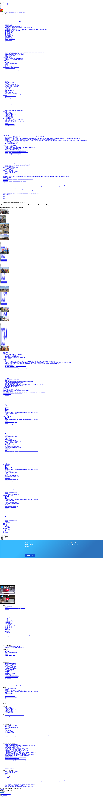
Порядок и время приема (9, 113)
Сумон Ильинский (8, 40)
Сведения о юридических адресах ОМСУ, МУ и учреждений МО (14, 181)
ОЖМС (4, 175)
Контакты (6, 65)
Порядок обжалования (9, 100)
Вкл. (6, 3)
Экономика (7, 22)
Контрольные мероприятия (10, 172)
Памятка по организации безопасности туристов (14, 110)
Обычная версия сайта (4, 4)
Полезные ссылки (8, 56)
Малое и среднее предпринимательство (12, 429)
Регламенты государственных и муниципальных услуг (15, 690)
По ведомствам (7, 126)
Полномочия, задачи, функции (10, 507)
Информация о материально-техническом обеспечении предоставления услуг (19, 381)
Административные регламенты (11, 436)
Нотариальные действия (7, 187)
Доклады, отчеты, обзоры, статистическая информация (15, 54)
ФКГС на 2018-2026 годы (7, 135)
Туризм (4, 144)
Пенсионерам (7, 529)
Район (4, 18)
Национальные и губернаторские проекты (10, 167)
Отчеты (6, 131)
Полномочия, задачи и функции (10, 73)
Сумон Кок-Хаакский (9, 35)
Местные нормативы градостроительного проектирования (15, 160)
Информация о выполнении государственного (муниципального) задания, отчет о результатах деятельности (24, 384)
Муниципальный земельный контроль (12, 85)
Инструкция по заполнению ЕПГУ (11, 75)
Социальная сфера (6, 528)
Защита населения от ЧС (9, 438)
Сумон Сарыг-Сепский (9, 36)
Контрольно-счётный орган (8, 170)
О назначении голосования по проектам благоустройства (15, 141)
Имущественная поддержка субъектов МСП (11, 67)
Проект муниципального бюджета (11, 103)
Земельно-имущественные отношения (12, 84)
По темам (6, 123)
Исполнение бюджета (9, 105)
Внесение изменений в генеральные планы (13, 148)
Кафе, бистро (7, 527)
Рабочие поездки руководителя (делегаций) (13, 94)
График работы (7, 456)
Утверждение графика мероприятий (11, 137)
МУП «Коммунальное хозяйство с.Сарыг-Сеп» (13, 26)
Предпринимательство (9, 365)
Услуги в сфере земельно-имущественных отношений (14, 119)
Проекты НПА (7, 97)
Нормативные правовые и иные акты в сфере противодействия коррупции (18, 47)
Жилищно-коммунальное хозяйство (9, 192)
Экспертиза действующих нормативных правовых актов (15, 357)
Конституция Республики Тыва (10, 184)
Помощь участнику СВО (7, 194)
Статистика (7, 409)
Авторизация (2, 796)
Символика (5, 523)
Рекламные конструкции (9, 166)
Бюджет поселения (8, 467)
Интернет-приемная (8, 112)
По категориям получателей (10, 125)
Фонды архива (7, 128)
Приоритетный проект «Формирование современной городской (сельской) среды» (20, 399)
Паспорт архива (8, 132)
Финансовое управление (9, 78)
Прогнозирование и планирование (11, 374)
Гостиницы (7, 526)
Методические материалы (9, 50)
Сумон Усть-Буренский (9, 38)
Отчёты (6, 174)
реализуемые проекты (9, 486)
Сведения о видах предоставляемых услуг (12, 377)
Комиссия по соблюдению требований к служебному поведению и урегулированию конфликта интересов (24, 52)
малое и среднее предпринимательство (12, 446)
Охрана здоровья (8, 461)
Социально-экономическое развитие (11, 373)
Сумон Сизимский (8, 41)
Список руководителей (9, 92)
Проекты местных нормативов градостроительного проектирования (17, 165)
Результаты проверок (8, 79)
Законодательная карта (9, 117)
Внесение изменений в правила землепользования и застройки (16, 150)
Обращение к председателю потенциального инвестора (15, 59)
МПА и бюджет (7, 463)
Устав (6, 61)
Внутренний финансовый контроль (11, 86)
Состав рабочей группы (9, 660)
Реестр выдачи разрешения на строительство (13, 153)
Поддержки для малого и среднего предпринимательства (15, 366)
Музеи (6, 525)
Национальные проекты (9, 168)
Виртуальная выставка (9, 133)
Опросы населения (8, 24)
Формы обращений (8, 692)
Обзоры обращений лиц (9, 116)
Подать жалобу (30, 555)
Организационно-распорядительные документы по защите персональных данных (18, 179)
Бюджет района (5, 101)
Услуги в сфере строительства (10, 120)
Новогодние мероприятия (7, 191)
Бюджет (6, 398)
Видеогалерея (7, 45)
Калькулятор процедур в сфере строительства (13, 163)
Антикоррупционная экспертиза (11, 48)
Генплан (6, 400)
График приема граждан (9, 444)
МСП (6, 405)
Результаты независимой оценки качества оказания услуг (15, 385)
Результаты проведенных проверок (11, 490)
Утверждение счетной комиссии (11, 143)
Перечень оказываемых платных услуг (12, 379)
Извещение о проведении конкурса (11, 475)
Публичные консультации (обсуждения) (12, 356)
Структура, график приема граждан (11, 479)
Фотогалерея (7, 44)
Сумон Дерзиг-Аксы (8, 37)
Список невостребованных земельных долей (13, 447)
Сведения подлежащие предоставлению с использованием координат (17, 156)
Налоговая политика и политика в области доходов (14, 106)
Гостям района (5, 524)
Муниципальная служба (9, 500)
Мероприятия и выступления (10, 424)
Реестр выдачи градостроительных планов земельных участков (16, 152)
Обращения (5, 111)
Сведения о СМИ (8, 83)
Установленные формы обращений (11, 114)
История (6, 20)
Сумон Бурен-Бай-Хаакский (10, 39)
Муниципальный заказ (9, 74)
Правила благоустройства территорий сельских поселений (15, 158)
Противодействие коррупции (8, 46)
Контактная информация (9, 134)
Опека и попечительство (9, 90)
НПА (6, 69)
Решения (6, 64)
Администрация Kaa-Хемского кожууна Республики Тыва (14, 12)
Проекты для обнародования (10, 66)
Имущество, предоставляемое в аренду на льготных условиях (16, 659)
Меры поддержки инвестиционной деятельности (14, 58)
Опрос (6, 360)
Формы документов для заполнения (11, 51)
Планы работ (7, 173)
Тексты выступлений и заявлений (11, 93)
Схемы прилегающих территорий (11, 162)
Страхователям (7, 530)
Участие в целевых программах (10, 76)
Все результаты (3, 8)
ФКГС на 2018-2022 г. (9, 471)
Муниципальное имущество (10, 68)
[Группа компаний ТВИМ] (5, 794)
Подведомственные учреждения (11, 77)
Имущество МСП (8, 88)
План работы (7, 130)
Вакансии (6, 81)
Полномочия (7, 432)
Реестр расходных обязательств (10, 107)
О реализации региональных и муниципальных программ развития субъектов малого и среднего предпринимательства (27, 368)
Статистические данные (9, 484)
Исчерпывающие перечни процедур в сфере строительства (15, 151)
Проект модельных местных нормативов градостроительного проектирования (19, 754)
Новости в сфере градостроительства (11, 146)
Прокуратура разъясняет (7, 182)
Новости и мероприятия (9, 487)
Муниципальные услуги (7, 118)
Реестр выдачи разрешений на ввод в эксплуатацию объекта (16, 753)
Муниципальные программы (10, 364)
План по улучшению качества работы (11, 386)
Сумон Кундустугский (9, 33)
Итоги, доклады (8, 358)
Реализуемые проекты (9, 403)
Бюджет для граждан (8, 108)
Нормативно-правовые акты (10, 102)
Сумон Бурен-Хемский (9, 32)
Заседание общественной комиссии (11, 142)
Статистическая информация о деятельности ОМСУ (14, 30)
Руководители (5, 91)
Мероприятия (7, 396)
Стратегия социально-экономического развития (13, 372)
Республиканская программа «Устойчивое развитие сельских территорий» (18, 27)
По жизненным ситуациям (9, 124)
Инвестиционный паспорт (7, 57)
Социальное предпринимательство (11, 367)
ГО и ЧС (4, 109)
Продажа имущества (8, 25)
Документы (5, 95)
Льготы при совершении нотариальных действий (14, 189)
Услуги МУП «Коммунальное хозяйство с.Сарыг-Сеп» (15, 121)
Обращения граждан (8, 404)
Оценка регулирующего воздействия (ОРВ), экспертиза (15, 21)
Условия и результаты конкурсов (11, 63)
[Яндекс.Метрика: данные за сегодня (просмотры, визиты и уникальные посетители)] (3, 795)
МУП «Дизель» (7, 522)
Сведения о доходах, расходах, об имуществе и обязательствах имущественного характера (21, 49)
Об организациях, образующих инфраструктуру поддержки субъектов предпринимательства (22, 370)
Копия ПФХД (7, 380)
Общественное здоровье (7, 177)
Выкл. (8, 3)
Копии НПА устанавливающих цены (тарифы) (13, 378)
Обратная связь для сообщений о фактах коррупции (14, 53)
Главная (4, 17)
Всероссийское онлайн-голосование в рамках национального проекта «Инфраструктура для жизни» (21, 193)
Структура (7, 62)
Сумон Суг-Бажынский (9, 31)
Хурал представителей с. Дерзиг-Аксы (12, 476)
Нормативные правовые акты (10, 96)
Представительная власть (7, 60)
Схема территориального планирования (12, 159)
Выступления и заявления (9, 485)
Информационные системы (10, 82)
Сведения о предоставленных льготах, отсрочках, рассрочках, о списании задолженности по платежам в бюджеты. (26, 29)
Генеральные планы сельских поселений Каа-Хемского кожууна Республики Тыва (20, 147)
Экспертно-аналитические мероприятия (12, 171)
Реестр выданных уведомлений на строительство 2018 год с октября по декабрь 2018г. (20, 154)
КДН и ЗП (7, 89)
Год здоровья (7, 178)
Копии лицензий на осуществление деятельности (14, 382)
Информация (7, 80)
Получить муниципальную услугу (9, 122)
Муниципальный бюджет (9, 104)
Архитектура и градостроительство (9, 145)
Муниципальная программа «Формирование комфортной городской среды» (19, 164)
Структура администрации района (11, 72)
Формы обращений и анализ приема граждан (13, 427)
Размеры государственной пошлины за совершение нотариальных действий (19, 190)
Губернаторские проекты (9, 169)
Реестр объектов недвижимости (10, 157)
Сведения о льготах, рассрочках (10, 28)
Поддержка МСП (8, 87)
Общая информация (8, 19)
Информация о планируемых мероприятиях (13, 383)
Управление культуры (9, 23)
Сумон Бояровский (8, 34)
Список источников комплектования (11, 129)
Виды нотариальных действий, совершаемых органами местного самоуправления (20, 188)
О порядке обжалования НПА (10, 440)
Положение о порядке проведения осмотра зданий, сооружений (16, 161)
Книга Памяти (5, 180)
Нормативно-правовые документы (11, 355)
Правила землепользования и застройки (12, 149)
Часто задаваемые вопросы (10, 55)
